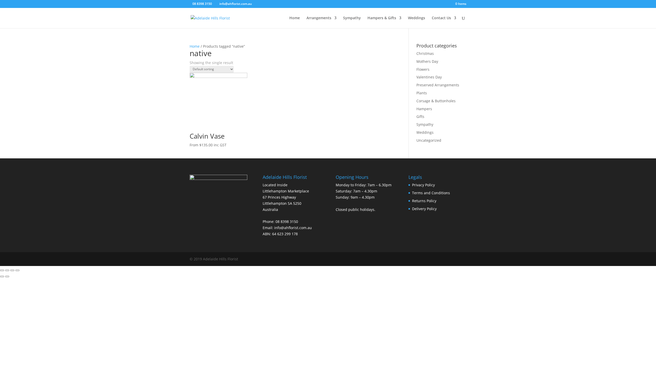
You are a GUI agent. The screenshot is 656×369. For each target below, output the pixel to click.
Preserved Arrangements (437, 85)
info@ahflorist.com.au (293, 227)
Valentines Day (429, 77)
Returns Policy (424, 200)
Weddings (416, 18)
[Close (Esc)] (2, 270)
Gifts (420, 116)
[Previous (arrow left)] (2, 276)
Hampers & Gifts (381, 18)
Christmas (425, 53)
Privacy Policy (423, 184)
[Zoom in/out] (17, 270)
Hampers (424, 108)
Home (294, 18)
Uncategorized (428, 140)
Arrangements (318, 18)
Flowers (422, 69)
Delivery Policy (424, 208)
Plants (421, 92)
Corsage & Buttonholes (436, 100)
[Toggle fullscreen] (12, 270)
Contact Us (441, 18)
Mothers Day (427, 61)
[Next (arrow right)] (7, 276)
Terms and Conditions (431, 192)
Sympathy (352, 18)
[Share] (7, 270)
